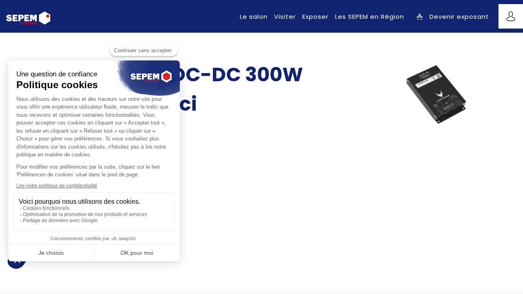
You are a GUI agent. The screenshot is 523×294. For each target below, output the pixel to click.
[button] (453, 16)
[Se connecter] (510, 16)
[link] (254, 16)
